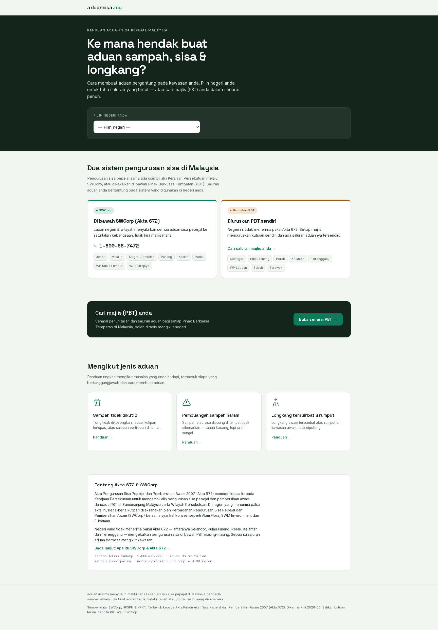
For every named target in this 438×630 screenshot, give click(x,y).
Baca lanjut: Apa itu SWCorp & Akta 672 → (132, 548)
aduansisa (104, 7)
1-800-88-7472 (119, 245)
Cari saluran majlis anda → (251, 248)
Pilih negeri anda (110, 115)
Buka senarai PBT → (318, 319)
